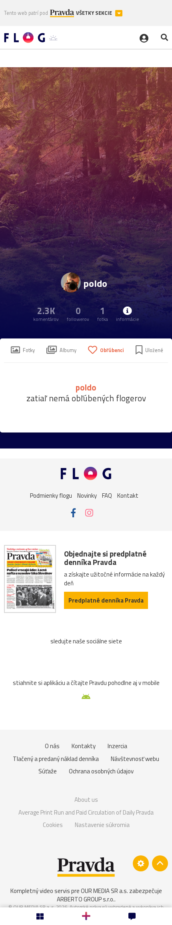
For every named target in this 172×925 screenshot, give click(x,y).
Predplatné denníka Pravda (106, 600)
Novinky (87, 495)
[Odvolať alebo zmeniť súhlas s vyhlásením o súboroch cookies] (141, 863)
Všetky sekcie (94, 13)
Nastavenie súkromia (102, 825)
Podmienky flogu (51, 495)
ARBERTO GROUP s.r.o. (85, 899)
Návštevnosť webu (135, 759)
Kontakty (84, 746)
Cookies (53, 825)
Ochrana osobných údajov (101, 771)
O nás (52, 746)
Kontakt (127, 495)
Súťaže (47, 771)
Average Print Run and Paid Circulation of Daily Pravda (86, 812)
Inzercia (117, 746)
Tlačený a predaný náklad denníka (56, 759)
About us (86, 799)
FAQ (107, 495)
